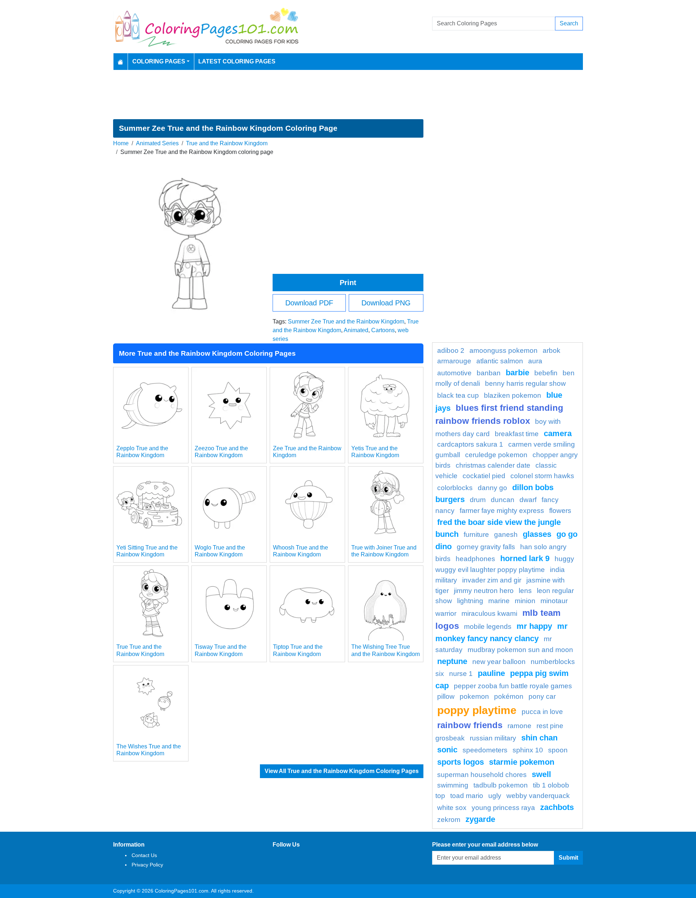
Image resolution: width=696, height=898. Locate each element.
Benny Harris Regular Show (525, 383)
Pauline (491, 673)
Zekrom (448, 819)
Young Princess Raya (503, 807)
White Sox (452, 807)
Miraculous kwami (489, 613)
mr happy (534, 626)
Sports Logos (460, 762)
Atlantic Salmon (499, 361)
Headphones (475, 559)
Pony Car (542, 696)
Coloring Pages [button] (158, 61)
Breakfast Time (517, 434)
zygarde (480, 819)
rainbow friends (469, 725)
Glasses (537, 534)
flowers (560, 510)
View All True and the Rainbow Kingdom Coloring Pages (342, 771)
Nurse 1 (461, 673)
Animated (356, 330)
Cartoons (383, 330)
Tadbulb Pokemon (500, 785)
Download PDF (309, 303)
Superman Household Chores (482, 774)
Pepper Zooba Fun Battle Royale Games (513, 686)
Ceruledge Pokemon (496, 455)
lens (525, 590)
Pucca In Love (542, 711)
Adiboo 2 (450, 350)
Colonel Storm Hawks (542, 476)
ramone (519, 726)
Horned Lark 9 (525, 558)
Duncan (502, 500)
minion (525, 601)
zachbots (557, 807)
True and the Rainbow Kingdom (227, 143)
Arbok (551, 350)
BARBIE (517, 372)
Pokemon (474, 696)
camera (558, 433)
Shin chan (539, 737)
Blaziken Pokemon (512, 395)
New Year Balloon (499, 661)
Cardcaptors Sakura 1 (470, 444)
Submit (568, 858)
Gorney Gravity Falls (486, 547)
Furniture (476, 534)
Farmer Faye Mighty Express (502, 510)
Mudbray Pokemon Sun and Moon (520, 649)
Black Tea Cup (458, 395)
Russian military (493, 738)
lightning (470, 601)
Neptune (452, 661)
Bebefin (546, 373)
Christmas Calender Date (493, 465)
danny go (492, 488)
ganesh (506, 534)
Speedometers (485, 750)
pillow (446, 696)
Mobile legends (487, 626)
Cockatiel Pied (484, 476)
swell (541, 774)
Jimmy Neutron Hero (484, 590)
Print (348, 283)
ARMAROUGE (454, 361)
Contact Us (144, 855)
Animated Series (157, 143)
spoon (558, 750)
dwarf (527, 500)
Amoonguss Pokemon (503, 350)
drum (478, 500)
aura (535, 361)
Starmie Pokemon (521, 762)
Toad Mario (466, 795)
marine (499, 601)
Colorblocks (455, 488)
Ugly (494, 795)
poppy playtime (477, 710)
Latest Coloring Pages (237, 61)
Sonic (447, 749)
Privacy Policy (147, 865)
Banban (489, 373)
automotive (454, 373)
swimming (452, 785)
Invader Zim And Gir (491, 580)
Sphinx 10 (528, 750)
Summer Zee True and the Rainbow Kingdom (346, 321)
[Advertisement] (348, 94)
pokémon (508, 696)
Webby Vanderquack (538, 795)
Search (569, 23)
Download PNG (386, 303)
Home (121, 143)
